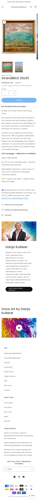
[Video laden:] (19, 328)
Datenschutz (9, 372)
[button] (2, 7)
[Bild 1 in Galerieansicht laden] (7, 67)
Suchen (7, 390)
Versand (10, 85)
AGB (5, 381)
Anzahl (4, 89)
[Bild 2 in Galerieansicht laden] (19, 67)
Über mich (8, 385)
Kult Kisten (8, 407)
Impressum (8, 367)
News (6, 416)
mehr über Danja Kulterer (16, 289)
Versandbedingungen (12, 358)
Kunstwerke (8, 403)
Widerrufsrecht (10, 376)
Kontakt (7, 363)
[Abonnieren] (31, 469)
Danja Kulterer (15, 496)
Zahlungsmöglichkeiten (13, 353)
